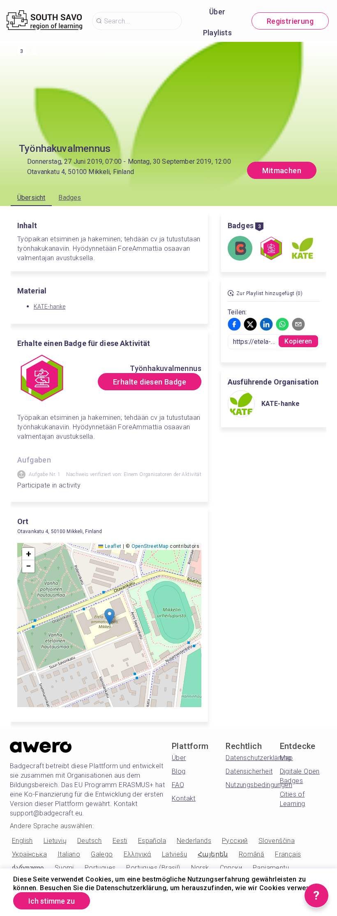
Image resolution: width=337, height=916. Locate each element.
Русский (235, 841)
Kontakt (184, 798)
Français (288, 854)
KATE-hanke (49, 306)
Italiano (69, 854)
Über (217, 11)
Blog (179, 771)
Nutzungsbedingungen (259, 785)
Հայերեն (213, 854)
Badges (69, 198)
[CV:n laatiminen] (240, 249)
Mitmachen (281, 170)
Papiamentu (271, 868)
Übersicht (31, 198)
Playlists (217, 32)
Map (286, 758)
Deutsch (89, 841)
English (22, 841)
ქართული (28, 868)
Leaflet (112, 546)
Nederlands (194, 841)
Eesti (120, 841)
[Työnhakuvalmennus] (271, 249)
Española (152, 841)
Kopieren (298, 341)
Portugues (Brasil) (153, 868)
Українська (29, 854)
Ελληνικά (137, 854)
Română (251, 854)
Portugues (100, 868)
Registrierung (290, 21)
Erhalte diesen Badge (149, 382)
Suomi (64, 868)
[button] (109, 616)
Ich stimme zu (51, 901)
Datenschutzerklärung (258, 758)
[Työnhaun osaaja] (302, 249)
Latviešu (174, 854)
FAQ (178, 785)
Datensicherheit (249, 771)
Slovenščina (277, 841)
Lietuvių (55, 841)
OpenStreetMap (150, 546)
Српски (231, 868)
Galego (102, 854)
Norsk (200, 868)
